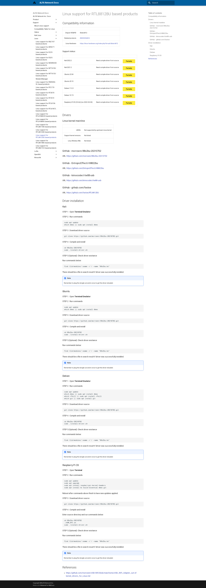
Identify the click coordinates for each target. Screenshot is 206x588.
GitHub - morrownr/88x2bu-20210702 (160, 27)
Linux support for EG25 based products (44, 59)
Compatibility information (157, 16)
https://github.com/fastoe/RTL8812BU (83, 193)
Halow (36, 32)
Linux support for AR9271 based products (45, 48)
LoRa (36, 151)
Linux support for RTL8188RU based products (46, 120)
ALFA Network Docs (41, 13)
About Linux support (41, 26)
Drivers (150, 19)
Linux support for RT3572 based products (45, 99)
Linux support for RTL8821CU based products (46, 147)
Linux (36, 38)
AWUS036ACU (85, 38)
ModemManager (42, 79)
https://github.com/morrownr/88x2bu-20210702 (87, 156)
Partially (129, 61)
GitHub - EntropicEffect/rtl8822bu (159, 32)
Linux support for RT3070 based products (45, 94)
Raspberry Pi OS (155, 55)
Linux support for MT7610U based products (46, 69)
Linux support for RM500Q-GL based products (46, 83)
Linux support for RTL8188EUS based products (46, 115)
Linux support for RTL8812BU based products (46, 136)
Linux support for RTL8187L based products (46, 110)
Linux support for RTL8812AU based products (46, 131)
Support (36, 23)
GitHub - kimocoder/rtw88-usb (161, 36)
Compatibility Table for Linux (44, 29)
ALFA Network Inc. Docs (42, 16)
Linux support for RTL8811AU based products (46, 126)
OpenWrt (37, 154)
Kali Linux (37, 35)
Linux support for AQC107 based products (45, 43)
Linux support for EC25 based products (44, 53)
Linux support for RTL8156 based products (45, 104)
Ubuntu (152, 49)
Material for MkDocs (47, 585)
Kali (151, 46)
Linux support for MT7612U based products (46, 75)
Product (36, 19)
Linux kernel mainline (157, 23)
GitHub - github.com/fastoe (160, 40)
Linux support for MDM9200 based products (46, 64)
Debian (152, 52)
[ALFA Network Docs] (34, 2)
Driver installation (154, 43)
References (152, 59)
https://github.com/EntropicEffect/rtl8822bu (85, 168)
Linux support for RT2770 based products (45, 88)
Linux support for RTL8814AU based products (46, 142)
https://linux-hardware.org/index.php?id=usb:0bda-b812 (99, 43)
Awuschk (37, 157)
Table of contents (155, 13)
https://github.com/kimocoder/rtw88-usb (84, 180)
